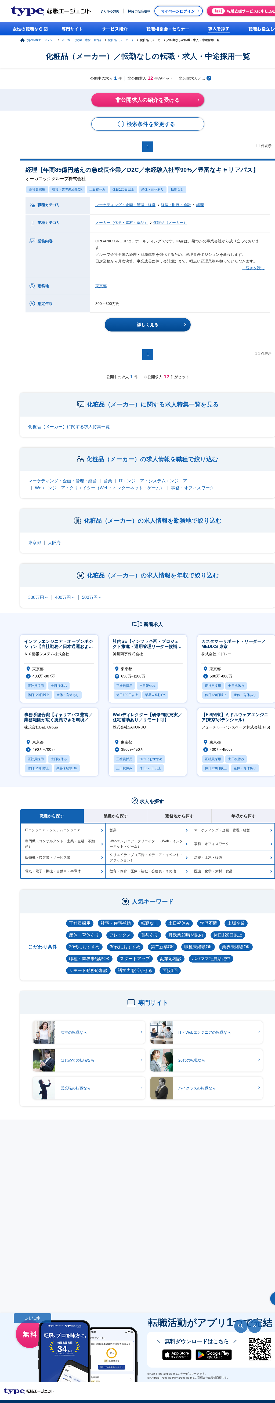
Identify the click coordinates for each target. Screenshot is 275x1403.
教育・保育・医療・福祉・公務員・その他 (143, 871)
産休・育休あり (152, 189)
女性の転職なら (74, 1032)
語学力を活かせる (135, 970)
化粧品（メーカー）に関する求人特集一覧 (69, 426)
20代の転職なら (191, 1060)
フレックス (120, 935)
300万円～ (38, 597)
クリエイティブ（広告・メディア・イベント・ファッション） (146, 857)
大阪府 (54, 542)
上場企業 (236, 923)
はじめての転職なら (78, 1060)
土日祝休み (97, 189)
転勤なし (177, 189)
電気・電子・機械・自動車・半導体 (53, 871)
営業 (108, 481)
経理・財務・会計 (176, 205)
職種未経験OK (198, 947)
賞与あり (149, 935)
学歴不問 (208, 923)
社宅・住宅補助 (116, 923)
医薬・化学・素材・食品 (213, 871)
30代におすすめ (125, 947)
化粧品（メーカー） (121, 40)
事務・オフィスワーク (192, 488)
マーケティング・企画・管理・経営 (125, 205)
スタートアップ (135, 958)
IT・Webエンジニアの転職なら (204, 1032)
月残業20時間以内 (185, 935)
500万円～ (92, 597)
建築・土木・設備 (208, 857)
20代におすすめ (84, 947)
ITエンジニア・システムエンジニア (153, 481)
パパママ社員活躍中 (211, 958)
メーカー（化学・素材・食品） (82, 40)
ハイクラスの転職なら (197, 1088)
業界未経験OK (236, 947)
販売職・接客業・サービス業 (47, 857)
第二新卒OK (162, 947)
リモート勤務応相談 (88, 970)
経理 (200, 205)
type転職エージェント (41, 40)
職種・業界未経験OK (67, 189)
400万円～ (65, 597)
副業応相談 (171, 958)
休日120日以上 (123, 189)
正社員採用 (37, 189)
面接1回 (170, 970)
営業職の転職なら (76, 1088)
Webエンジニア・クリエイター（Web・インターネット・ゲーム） (99, 488)
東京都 (101, 286)
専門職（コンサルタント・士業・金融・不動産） (60, 843)
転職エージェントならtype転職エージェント (29, 1391)
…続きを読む (253, 268)
